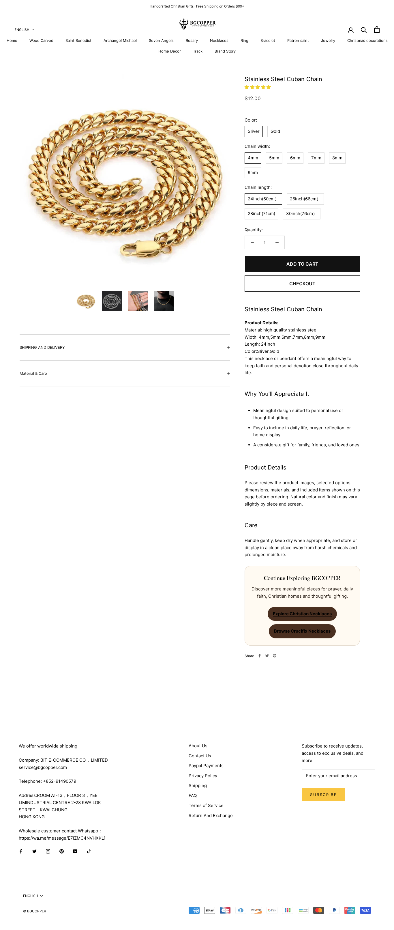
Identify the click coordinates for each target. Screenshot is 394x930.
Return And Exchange (211, 815)
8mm (337, 157)
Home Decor (169, 51)
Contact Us (200, 755)
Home (12, 40)
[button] (258, 87)
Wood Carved (41, 40)
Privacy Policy (203, 775)
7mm (316, 157)
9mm (253, 172)
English (21, 29)
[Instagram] (48, 851)
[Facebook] (259, 655)
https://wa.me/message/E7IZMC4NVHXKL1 (62, 838)
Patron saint (298, 40)
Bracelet (267, 40)
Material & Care (33, 373)
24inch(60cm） (263, 198)
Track (197, 51)
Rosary (192, 40)
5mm (274, 157)
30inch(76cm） (301, 213)
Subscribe (323, 794)
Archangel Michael (120, 40)
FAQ (193, 795)
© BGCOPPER (34, 911)
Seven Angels (161, 40)
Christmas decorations (367, 40)
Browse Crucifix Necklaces (302, 631)
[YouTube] (75, 851)
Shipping (198, 785)
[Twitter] (267, 655)
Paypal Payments (206, 765)
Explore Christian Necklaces (302, 613)
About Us (198, 745)
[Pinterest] (274, 655)
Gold (275, 131)
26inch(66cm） (305, 198)
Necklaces (219, 40)
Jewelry (328, 40)
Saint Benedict (78, 40)
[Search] (364, 30)
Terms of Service (206, 805)
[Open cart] (377, 29)
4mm (253, 157)
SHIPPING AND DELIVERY (42, 347)
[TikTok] (89, 851)
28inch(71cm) (261, 213)
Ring (244, 40)
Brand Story (225, 51)
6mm (295, 157)
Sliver (254, 131)
